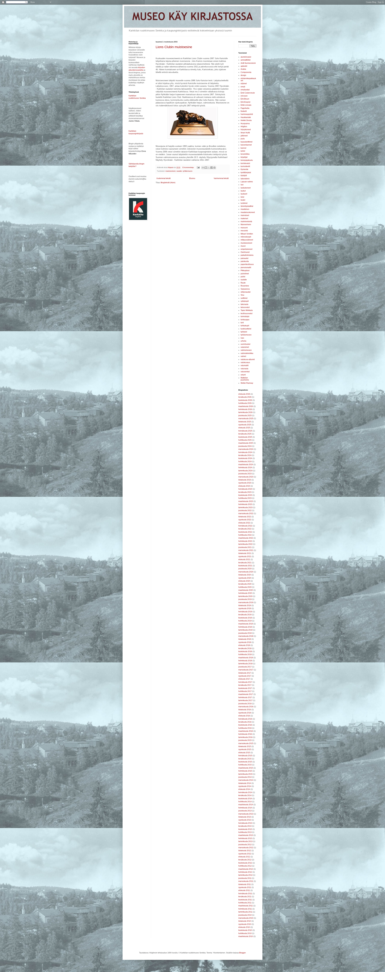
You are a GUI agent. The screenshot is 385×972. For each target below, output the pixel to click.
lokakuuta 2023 (244, 480)
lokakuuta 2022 (244, 517)
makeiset (244, 218)
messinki (244, 231)
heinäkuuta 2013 (245, 823)
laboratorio (245, 179)
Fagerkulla (245, 108)
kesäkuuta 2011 (244, 897)
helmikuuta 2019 (245, 627)
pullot (243, 277)
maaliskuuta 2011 (245, 906)
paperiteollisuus (247, 264)
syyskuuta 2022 (244, 520)
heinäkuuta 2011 (245, 894)
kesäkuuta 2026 (244, 397)
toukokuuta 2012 (245, 863)
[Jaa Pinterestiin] (214, 167)
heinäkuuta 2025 (245, 431)
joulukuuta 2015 (245, 740)
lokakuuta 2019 (244, 605)
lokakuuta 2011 (244, 884)
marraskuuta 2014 (245, 780)
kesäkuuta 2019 (244, 615)
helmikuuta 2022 (245, 541)
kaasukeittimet (246, 142)
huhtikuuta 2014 (245, 802)
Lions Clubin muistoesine (174, 47)
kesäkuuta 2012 (244, 860)
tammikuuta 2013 (245, 841)
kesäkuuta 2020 (244, 584)
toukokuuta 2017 (245, 688)
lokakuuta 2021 (244, 553)
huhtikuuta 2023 (245, 498)
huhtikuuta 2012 (245, 866)
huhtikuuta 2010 (245, 933)
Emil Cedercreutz (248, 93)
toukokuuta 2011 (245, 900)
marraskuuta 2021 (245, 550)
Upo (242, 338)
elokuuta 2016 (244, 716)
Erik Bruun (245, 99)
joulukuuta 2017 (245, 667)
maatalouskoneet (248, 212)
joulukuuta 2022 (245, 510)
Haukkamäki (246, 117)
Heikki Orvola (246, 120)
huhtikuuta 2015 (245, 765)
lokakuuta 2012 (244, 851)
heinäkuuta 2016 (245, 719)
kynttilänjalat (246, 172)
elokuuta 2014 (244, 789)
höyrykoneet (246, 129)
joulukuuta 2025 (245, 415)
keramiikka (245, 154)
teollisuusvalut (246, 313)
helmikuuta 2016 (245, 734)
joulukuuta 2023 (245, 474)
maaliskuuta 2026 (245, 406)
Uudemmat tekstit (163, 178)
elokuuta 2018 (244, 645)
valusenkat (245, 372)
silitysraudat (245, 292)
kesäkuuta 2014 (244, 795)
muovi (243, 246)
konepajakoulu (247, 160)
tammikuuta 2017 (245, 700)
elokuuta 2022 (244, 523)
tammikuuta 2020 (245, 596)
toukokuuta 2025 (245, 437)
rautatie (179, 171)
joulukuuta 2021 (245, 547)
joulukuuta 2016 (245, 704)
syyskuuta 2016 (244, 713)
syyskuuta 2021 (244, 556)
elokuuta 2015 (244, 753)
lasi (242, 185)
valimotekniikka (247, 353)
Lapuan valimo (247, 182)
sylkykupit (245, 301)
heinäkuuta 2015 (245, 756)
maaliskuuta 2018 (245, 658)
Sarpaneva (245, 289)
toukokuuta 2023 (245, 495)
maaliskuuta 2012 (245, 869)
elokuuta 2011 (244, 890)
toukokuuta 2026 (245, 400)
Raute (243, 283)
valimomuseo (246, 350)
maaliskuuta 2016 (245, 731)
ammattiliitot (245, 60)
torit (242, 323)
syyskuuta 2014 (244, 786)
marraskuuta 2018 (245, 636)
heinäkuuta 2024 (245, 452)
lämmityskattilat (247, 206)
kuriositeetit (245, 166)
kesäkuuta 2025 (244, 434)
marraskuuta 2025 (245, 418)
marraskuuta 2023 (245, 477)
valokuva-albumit (248, 359)
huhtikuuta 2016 (245, 728)
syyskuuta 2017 (244, 676)
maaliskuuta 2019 (245, 624)
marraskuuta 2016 (245, 707)
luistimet (244, 203)
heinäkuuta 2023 (245, 489)
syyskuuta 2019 (244, 608)
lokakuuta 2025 (244, 422)
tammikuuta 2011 (245, 912)
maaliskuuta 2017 (245, 694)
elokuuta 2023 (244, 486)
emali (243, 87)
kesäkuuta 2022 (244, 529)
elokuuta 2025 (244, 428)
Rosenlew (245, 286)
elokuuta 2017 (244, 679)
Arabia (243, 69)
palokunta (245, 261)
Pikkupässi (245, 270)
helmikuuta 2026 (245, 409)
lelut (242, 197)
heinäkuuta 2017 (245, 682)
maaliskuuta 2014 (245, 805)
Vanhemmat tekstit (221, 178)
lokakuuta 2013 (244, 817)
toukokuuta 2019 (245, 618)
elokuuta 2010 (244, 927)
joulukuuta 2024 (245, 446)
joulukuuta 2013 (245, 811)
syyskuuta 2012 (244, 854)
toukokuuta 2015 (245, 762)
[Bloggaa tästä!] (205, 167)
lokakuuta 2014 (244, 783)
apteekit (244, 66)
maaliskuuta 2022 (245, 538)
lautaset (244, 194)
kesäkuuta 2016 (244, 722)
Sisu (242, 295)
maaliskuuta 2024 (245, 464)
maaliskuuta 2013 (245, 835)
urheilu (243, 341)
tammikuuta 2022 (245, 544)
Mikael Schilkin (247, 234)
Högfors (244, 126)
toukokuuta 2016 (245, 725)
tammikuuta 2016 (245, 737)
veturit (243, 375)
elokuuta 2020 (244, 581)
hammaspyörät (247, 114)
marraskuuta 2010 (245, 918)
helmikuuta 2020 (245, 593)
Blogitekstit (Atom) (168, 183)
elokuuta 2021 (244, 559)
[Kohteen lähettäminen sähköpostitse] (203, 167)
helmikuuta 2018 (245, 661)
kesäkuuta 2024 (244, 455)
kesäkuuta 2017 (244, 685)
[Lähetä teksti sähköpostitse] (198, 167)
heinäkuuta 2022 (245, 526)
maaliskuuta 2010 (245, 936)
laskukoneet (246, 188)
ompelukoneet (246, 249)
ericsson (244, 96)
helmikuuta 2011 (245, 909)
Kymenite (244, 169)
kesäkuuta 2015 (244, 759)
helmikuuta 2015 (245, 771)
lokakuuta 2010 (244, 921)
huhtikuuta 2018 (245, 654)
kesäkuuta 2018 (244, 648)
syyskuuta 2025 (244, 425)
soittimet (244, 298)
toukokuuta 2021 (245, 566)
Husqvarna (245, 123)
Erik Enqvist (245, 102)
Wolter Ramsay (247, 383)
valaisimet (245, 347)
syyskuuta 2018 (244, 642)
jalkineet (244, 136)
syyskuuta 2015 (244, 749)
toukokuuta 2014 (245, 799)
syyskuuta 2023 (244, 483)
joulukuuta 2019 (245, 599)
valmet (243, 356)
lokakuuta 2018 (244, 639)
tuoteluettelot (246, 329)
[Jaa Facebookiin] (211, 167)
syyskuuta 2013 (244, 820)
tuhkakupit (245, 326)
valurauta (244, 369)
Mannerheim (246, 224)
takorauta (244, 304)
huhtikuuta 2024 (245, 461)
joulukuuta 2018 (245, 633)
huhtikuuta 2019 (245, 621)
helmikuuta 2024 (245, 467)
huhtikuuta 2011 (244, 903)
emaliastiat (245, 90)
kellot (243, 151)
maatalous (245, 209)
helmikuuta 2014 (245, 808)
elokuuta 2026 (244, 394)
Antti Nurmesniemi (248, 63)
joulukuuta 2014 (245, 777)
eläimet (244, 84)
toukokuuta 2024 (245, 458)
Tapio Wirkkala (247, 310)
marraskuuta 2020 (245, 572)
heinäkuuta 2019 (245, 612)
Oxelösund (245, 252)
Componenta (246, 72)
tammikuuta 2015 (245, 774)
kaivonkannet (246, 145)
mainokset (245, 215)
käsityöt (244, 175)
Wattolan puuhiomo (245, 379)
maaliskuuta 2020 (245, 590)
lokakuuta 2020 (244, 575)
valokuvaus (245, 362)
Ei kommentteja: (188, 167)
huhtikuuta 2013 (245, 832)
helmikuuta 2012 (245, 872)
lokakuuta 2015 (244, 746)
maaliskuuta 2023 (245, 501)
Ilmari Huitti (245, 133)
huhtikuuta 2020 (245, 587)
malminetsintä (246, 221)
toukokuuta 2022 (245, 532)
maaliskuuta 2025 (245, 443)
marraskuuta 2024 (245, 449)
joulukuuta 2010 (245, 915)
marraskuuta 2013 (245, 814)
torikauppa (245, 320)
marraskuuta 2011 (245, 881)
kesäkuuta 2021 (244, 563)
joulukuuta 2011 (244, 878)
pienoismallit (246, 267)
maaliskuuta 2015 (245, 768)
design (243, 75)
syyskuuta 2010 (244, 924)
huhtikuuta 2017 (245, 691)
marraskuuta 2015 (245, 743)
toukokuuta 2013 (245, 829)
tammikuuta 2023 (245, 507)
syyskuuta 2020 (244, 578)
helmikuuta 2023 (245, 504)
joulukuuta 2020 (245, 569)
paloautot (244, 258)
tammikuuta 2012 (245, 875)
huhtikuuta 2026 (245, 403)
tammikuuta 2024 (245, 471)
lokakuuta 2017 (244, 673)
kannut (243, 148)
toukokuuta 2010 (245, 930)
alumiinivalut (246, 57)
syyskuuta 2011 (244, 887)
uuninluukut (245, 344)
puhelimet (245, 274)
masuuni (244, 228)
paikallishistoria (247, 255)
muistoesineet (170, 171)
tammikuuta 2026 (245, 412)
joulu (243, 139)
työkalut (244, 332)
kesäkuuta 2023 (244, 492)
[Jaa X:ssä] (208, 167)
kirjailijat (244, 157)
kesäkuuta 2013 (244, 826)
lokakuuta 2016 (244, 710)
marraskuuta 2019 (245, 602)
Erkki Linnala (246, 105)
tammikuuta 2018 (245, 664)
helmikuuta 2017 (245, 697)
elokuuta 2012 (244, 857)
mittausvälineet (247, 240)
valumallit (244, 365)
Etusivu (192, 178)
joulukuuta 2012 (245, 845)
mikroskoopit (246, 237)
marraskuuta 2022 (245, 513)
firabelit (244, 111)
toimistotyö (245, 316)
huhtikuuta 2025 (245, 440)
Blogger (242, 953)
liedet (243, 200)
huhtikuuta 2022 (245, 535)
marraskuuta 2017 (245, 670)
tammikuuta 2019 (245, 630)
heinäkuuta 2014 (245, 792)
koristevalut (245, 163)
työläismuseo (187, 171)
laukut (243, 191)
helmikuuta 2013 (245, 838)
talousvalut (245, 307)
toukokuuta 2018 (245, 651)
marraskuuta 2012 (245, 848)
